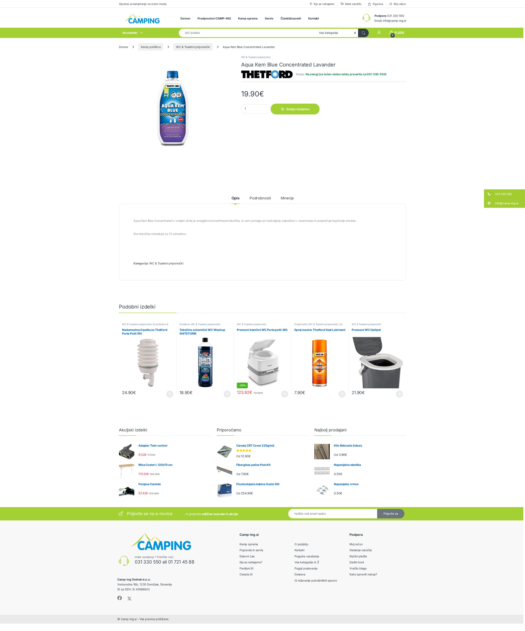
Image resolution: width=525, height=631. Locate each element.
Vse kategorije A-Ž (306, 562)
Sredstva (184, 324)
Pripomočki (300, 324)
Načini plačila (358, 556)
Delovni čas (247, 556)
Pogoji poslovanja (305, 568)
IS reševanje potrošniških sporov (315, 580)
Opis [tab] (236, 198)
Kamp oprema (247, 18)
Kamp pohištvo (151, 47)
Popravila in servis (251, 550)
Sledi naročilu (353, 4)
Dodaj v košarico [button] (167, 394)
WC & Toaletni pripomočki (193, 47)
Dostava (299, 574)
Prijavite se (390, 513)
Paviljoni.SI (246, 568)
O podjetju (301, 544)
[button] (504, 194)
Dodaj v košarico (298, 109)
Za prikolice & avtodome (318, 325)
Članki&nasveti (291, 18)
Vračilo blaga (358, 568)
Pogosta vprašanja (306, 556)
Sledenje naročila (360, 550)
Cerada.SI (246, 574)
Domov (185, 18)
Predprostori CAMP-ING (214, 18)
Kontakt (313, 18)
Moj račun (400, 4)
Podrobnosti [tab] (260, 198)
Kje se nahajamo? (251, 562)
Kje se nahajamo (324, 4)
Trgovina (377, 4)
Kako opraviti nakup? (363, 574)
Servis (269, 18)
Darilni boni (356, 562)
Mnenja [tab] (287, 198)
